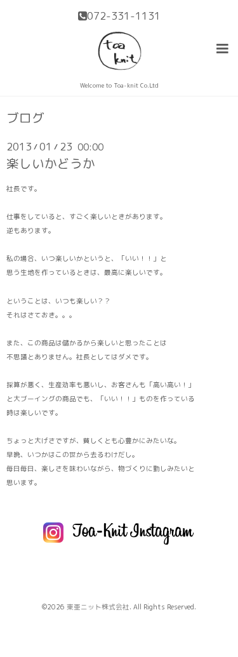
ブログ (25, 118)
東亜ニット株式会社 (98, 606)
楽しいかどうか (50, 163)
